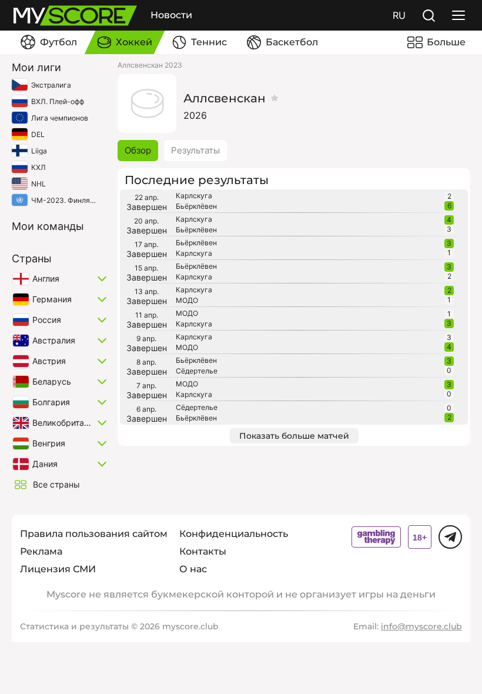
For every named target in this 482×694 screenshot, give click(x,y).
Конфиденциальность (233, 533)
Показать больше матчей (294, 436)
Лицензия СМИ (58, 569)
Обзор (138, 150)
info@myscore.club (421, 626)
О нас (193, 569)
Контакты (202, 551)
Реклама (41, 551)
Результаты (195, 150)
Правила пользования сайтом (94, 533)
